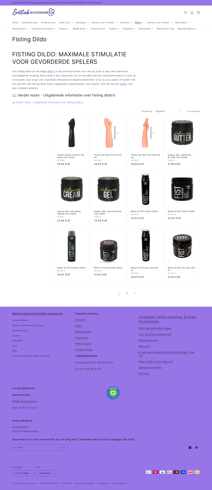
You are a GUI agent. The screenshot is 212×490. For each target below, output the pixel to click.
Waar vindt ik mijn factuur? (155, 361)
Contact (143, 373)
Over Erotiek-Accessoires (154, 334)
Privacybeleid (66, 483)
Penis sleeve (83, 343)
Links (15, 345)
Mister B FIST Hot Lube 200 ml (144, 269)
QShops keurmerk (150, 367)
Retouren (144, 346)
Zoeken (16, 335)
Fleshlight (81, 337)
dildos (123, 83)
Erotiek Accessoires (28, 483)
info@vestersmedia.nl (24, 401)
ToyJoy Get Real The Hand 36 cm (145, 156)
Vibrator (80, 319)
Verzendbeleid (103, 483)
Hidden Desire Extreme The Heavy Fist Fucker (70, 156)
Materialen (17, 340)
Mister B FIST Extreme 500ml (108, 268)
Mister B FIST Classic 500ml (181, 211)
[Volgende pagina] (135, 293)
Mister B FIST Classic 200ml (144, 211)
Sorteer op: (147, 111)
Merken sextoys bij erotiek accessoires (37, 313)
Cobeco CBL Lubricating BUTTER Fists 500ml (179, 156)
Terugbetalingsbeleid (49, 483)
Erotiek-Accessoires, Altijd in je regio (30, 356)
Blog (14, 351)
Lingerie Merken (20, 320)
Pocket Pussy (84, 349)
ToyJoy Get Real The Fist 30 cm (108, 156)
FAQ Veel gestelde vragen (154, 328)
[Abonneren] (61, 447)
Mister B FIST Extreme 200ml (71, 268)
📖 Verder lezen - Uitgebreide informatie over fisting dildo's (47, 102)
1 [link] (119, 293)
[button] (65, 22)
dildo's (51, 71)
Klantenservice (148, 340)
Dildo (78, 325)
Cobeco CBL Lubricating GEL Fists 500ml (108, 212)
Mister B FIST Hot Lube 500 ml (181, 269)
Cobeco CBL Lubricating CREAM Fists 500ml (68, 212)
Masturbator (83, 331)
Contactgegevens (119, 483)
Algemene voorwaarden (84, 483)
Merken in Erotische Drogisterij (28, 325)
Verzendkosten (20, 330)
